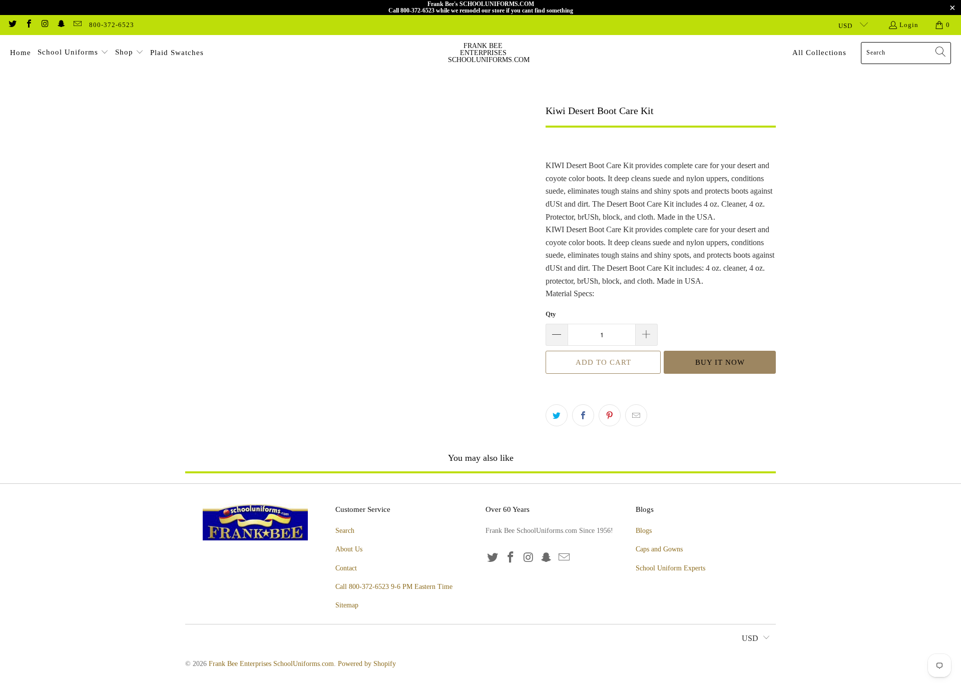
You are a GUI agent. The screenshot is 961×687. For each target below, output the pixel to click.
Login (908, 25)
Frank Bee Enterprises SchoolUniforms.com (271, 663)
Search (344, 530)
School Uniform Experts (670, 568)
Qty (551, 314)
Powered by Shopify (367, 663)
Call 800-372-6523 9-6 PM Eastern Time (393, 586)
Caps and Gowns (659, 549)
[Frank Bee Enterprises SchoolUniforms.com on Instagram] (44, 25)
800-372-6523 (111, 25)
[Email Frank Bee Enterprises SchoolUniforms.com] (77, 25)
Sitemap (346, 605)
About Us (348, 549)
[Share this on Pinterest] (610, 415)
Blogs (644, 530)
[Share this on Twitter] (557, 415)
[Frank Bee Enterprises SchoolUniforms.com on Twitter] (12, 25)
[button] (73, 53)
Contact (346, 568)
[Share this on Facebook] (583, 415)
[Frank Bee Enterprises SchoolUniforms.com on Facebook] (28, 25)
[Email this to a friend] (636, 415)
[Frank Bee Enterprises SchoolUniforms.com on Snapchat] (60, 25)
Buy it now (720, 362)
